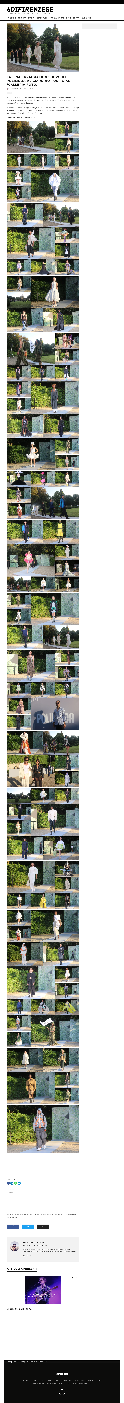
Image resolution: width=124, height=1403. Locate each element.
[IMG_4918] (55, 186)
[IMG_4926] (25, 426)
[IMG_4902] (19, 511)
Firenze (12, 18)
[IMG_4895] (55, 1031)
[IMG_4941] (31, 243)
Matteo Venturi (15, 88)
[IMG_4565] (31, 454)
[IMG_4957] (43, 479)
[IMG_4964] (55, 503)
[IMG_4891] (67, 1096)
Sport (76, 18)
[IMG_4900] (19, 283)
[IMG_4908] (61, 848)
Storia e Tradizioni (60, 18)
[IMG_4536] (19, 706)
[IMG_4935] (19, 1007)
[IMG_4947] (67, 552)
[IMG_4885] (25, 743)
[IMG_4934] (25, 531)
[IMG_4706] (19, 479)
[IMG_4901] (31, 665)
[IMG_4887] (67, 974)
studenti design (13, 1217)
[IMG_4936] (31, 982)
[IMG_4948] (19, 162)
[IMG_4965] (61, 637)
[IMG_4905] (67, 479)
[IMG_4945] (67, 885)
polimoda (62, 1214)
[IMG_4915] (43, 690)
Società (22, 18)
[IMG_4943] (43, 373)
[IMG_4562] (67, 162)
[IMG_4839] (61, 214)
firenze (43, 1214)
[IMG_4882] (19, 495)
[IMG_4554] (67, 584)
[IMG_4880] (67, 235)
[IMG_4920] (67, 763)
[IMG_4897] (19, 405)
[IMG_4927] (19, 722)
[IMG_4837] (31, 137)
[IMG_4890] (43, 584)
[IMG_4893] (61, 1060)
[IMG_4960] (19, 373)
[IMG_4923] (67, 1080)
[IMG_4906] (19, 1039)
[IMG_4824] (43, 267)
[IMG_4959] (19, 194)
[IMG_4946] (31, 877)
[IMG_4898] (19, 617)
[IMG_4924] (67, 657)
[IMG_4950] (19, 1023)
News (100, 1380)
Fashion (20, 1214)
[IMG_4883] (19, 934)
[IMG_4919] (67, 901)
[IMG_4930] (61, 954)
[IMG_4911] (19, 828)
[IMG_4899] (55, 925)
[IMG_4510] (31, 771)
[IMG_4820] (67, 1007)
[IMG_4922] (43, 901)
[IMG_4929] (67, 462)
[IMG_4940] (61, 320)
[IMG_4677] (19, 812)
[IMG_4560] (25, 1060)
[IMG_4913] (43, 795)
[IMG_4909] (19, 901)
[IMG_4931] (67, 990)
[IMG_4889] (55, 292)
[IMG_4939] (25, 214)
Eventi (31, 18)
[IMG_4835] (19, 795)
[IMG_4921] (31, 1088)
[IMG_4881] (67, 869)
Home (26, 1380)
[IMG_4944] (55, 397)
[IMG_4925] (67, 129)
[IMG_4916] (67, 673)
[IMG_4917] (67, 267)
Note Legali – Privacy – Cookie (77, 1380)
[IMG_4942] (25, 848)
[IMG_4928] (19, 178)
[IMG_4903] (25, 320)
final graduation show (32, 1214)
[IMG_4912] (19, 917)
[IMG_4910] (19, 690)
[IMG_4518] (67, 340)
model (55, 1214)
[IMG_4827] (19, 300)
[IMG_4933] (67, 251)
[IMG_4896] (67, 145)
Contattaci (22, 2)
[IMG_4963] (19, 584)
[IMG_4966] (61, 743)
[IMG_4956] (61, 531)
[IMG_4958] (67, 779)
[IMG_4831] (31, 560)
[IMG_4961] (19, 389)
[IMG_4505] (55, 714)
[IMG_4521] (67, 568)
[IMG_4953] (55, 609)
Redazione (11, 2)
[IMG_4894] (19, 600)
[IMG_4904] (43, 162)
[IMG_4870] (31, 348)
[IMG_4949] (25, 954)
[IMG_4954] (43, 1007)
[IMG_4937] (25, 637)
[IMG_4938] (61, 426)
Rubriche (86, 18)
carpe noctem (12, 1214)
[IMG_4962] (67, 795)
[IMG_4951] (43, 1129)
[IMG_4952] (67, 373)
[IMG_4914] (19, 267)
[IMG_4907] (67, 357)
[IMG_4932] (55, 820)
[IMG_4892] (67, 446)
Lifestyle (42, 18)
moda (49, 1214)
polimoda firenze (71, 1214)
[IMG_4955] (67, 690)
